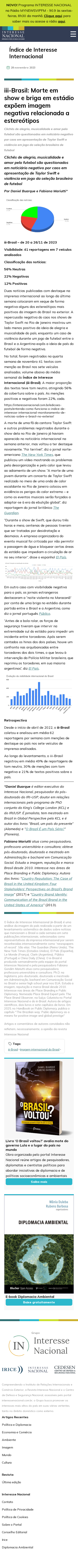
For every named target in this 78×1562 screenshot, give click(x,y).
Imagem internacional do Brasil (39, 1049)
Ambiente (9, 1440)
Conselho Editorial (14, 1532)
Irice (5, 1540)
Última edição (11, 1482)
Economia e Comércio (17, 1432)
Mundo (6, 1455)
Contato (7, 1502)
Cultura (7, 1462)
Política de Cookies (15, 1517)
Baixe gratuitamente (39, 1302)
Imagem (7, 1447)
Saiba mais (39, 1182)
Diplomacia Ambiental (17, 1547)
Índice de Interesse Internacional (33, 53)
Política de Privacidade (18, 1509)
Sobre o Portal (12, 1524)
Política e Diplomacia (16, 1425)
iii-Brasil (13, 1049)
